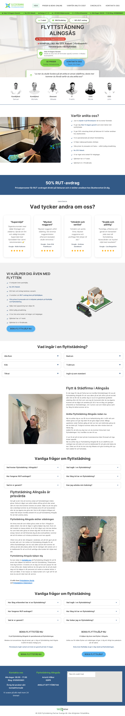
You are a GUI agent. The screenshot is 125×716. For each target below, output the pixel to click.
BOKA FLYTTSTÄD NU (31, 654)
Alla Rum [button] (8, 356)
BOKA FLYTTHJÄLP (94, 654)
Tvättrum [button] (70, 365)
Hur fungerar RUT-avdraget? (18, 476)
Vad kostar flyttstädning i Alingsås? (22, 467)
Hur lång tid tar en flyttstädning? (80, 476)
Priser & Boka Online (52, 6)
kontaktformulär (16, 688)
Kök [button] (6, 365)
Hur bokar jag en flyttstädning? (80, 620)
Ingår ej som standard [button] (76, 374)
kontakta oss (26, 560)
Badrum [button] (69, 356)
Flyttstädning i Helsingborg (22, 583)
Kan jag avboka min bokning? (79, 485)
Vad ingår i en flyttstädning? (78, 467)
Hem (36, 6)
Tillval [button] (6, 374)
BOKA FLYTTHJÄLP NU (21, 329)
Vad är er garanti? (14, 485)
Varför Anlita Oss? (76, 6)
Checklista (95, 6)
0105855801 (118, 13)
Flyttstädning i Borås (27, 580)
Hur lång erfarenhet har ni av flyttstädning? (27, 602)
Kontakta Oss (113, 6)
